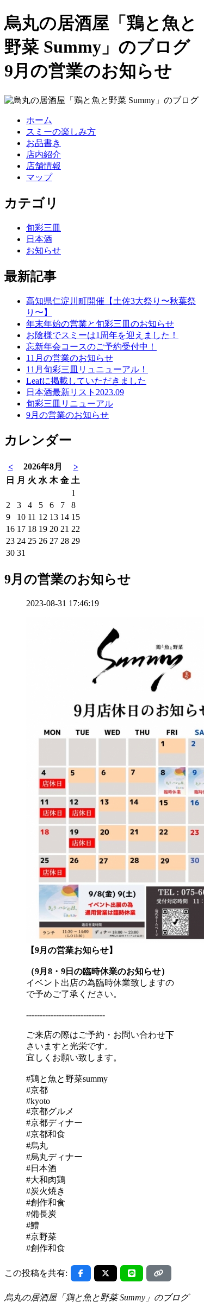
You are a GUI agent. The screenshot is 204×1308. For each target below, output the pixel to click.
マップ (39, 177)
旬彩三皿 (43, 227)
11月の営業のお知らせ (69, 358)
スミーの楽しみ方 (61, 131)
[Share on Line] (131, 1273)
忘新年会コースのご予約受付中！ (91, 346)
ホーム (39, 120)
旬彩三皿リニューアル (69, 403)
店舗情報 (43, 165)
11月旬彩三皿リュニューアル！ (87, 369)
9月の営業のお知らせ (67, 415)
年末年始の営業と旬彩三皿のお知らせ (100, 323)
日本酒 (39, 239)
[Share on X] (105, 1273)
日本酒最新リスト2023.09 (75, 392)
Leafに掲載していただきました (86, 380)
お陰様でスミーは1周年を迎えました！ (102, 335)
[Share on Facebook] (81, 1273)
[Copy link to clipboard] (158, 1273)
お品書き (43, 143)
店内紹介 (43, 154)
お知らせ (43, 250)
